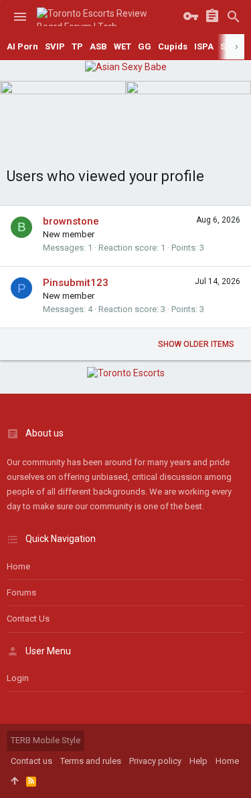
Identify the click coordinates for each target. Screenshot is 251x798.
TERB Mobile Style (45, 740)
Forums (21, 592)
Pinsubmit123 (75, 283)
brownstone (71, 221)
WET (122, 46)
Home (18, 566)
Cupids (172, 46)
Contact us (28, 619)
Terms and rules (90, 761)
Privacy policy (155, 761)
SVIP (55, 46)
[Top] (14, 781)
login (18, 678)
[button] (20, 17)
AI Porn (22, 46)
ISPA (204, 46)
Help (198, 761)
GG (144, 46)
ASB (98, 46)
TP (77, 46)
